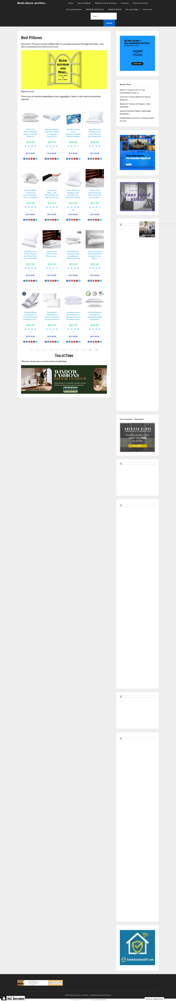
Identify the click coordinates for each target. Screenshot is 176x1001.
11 (96, 350)
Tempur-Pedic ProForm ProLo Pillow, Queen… (52, 253)
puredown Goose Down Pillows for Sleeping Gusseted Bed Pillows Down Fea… (73, 317)
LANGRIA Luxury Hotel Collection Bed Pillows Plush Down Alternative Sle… (30, 256)
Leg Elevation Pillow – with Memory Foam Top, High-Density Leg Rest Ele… (52, 195)
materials (64, 96)
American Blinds (84, 3)
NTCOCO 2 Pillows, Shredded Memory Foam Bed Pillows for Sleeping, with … (30, 134)
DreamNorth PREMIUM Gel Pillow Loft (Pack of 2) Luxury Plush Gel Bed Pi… (52, 317)
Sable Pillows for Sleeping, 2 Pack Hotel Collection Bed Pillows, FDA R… (94, 134)
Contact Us (147, 9)
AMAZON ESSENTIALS (95, 9)
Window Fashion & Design (106, 3)
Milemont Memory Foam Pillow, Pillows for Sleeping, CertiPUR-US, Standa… (51, 134)
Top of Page (64, 355)
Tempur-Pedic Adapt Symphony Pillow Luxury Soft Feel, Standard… (94, 193)
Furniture (125, 3)
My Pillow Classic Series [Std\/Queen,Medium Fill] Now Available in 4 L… (74, 134)
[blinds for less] (64, 379)
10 (90, 350)
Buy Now (30, 153)
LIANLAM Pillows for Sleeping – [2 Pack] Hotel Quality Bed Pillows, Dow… (30, 315)
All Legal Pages (132, 9)
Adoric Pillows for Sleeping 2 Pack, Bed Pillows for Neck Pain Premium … (73, 195)
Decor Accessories (140, 3)
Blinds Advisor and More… (32, 3)
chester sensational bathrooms (99, 999)
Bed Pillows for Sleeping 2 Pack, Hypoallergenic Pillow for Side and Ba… (73, 256)
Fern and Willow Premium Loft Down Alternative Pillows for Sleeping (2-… (30, 195)
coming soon (76, 999)
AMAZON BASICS (115, 9)
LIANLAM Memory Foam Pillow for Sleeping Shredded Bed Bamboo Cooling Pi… (95, 317)
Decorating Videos (74, 9)
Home (70, 3)
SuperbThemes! (105, 995)
